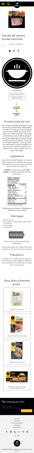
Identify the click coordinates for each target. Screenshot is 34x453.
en (15, 436)
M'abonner (26, 410)
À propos (17, 421)
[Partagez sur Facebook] (18, 51)
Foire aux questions (17, 423)
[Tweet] (10, 51)
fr (18, 436)
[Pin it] (14, 51)
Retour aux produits (17, 94)
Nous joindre (17, 427)
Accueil (17, 419)
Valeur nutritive (17, 98)
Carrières (17, 425)
